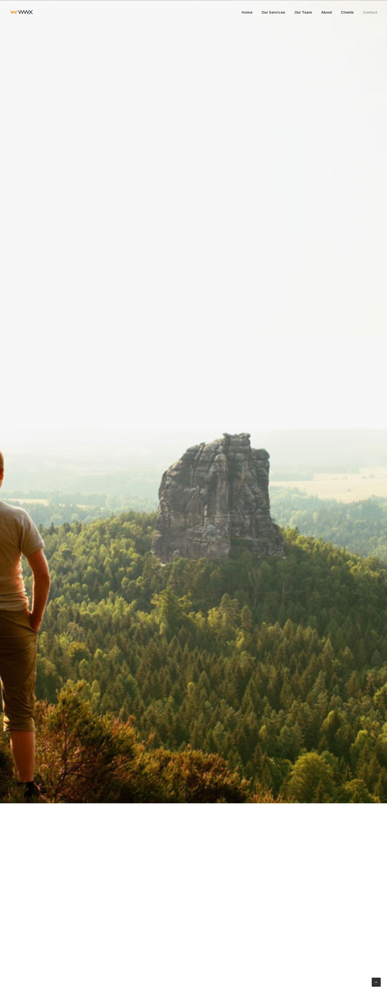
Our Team (303, 12)
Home (247, 12)
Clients (347, 12)
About (326, 12)
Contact (370, 12)
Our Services (273, 12)
